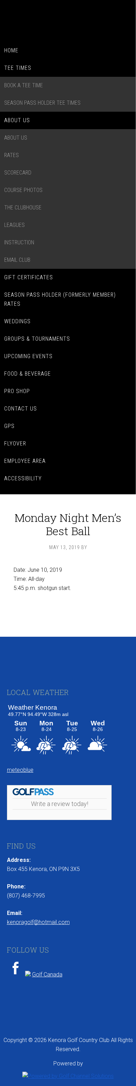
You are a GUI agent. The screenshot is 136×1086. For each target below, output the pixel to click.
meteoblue (20, 770)
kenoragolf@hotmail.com (38, 922)
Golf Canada (47, 974)
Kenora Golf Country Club (68, 20)
